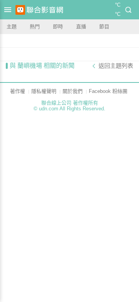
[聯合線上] (20, 9)
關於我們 (73, 91)
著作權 (17, 91)
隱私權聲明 (43, 91)
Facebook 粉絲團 (108, 91)
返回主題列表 (115, 66)
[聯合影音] (45, 9)
